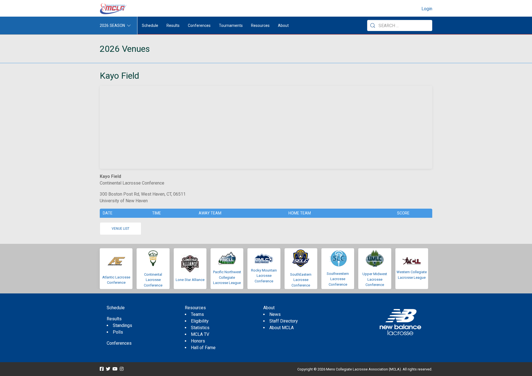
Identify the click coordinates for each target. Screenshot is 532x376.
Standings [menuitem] (122, 325)
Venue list (120, 229)
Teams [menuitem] (197, 314)
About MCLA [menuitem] (281, 327)
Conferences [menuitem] (119, 343)
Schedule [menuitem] (150, 25)
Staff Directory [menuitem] (283, 321)
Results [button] (173, 25)
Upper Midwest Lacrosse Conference (374, 279)
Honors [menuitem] (198, 341)
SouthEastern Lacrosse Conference (300, 279)
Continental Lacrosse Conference (153, 279)
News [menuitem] (275, 314)
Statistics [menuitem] (200, 327)
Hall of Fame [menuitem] (203, 347)
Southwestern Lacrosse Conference (338, 279)
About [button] (283, 25)
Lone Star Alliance (190, 280)
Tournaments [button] (231, 25)
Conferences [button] (199, 25)
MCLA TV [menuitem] (200, 334)
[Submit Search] (372, 25)
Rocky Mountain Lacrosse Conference (264, 275)
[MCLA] (113, 9)
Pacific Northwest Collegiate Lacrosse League (227, 277)
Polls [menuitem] (118, 332)
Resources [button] (260, 25)
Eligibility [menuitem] (200, 321)
